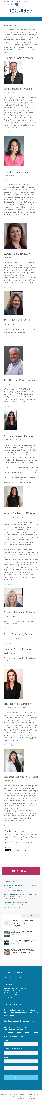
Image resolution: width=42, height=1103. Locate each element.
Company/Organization (13, 1049)
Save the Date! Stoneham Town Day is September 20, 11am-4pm (24, 941)
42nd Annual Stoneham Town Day (15, 903)
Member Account (9, 1)
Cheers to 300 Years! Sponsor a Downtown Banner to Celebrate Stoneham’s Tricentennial (23, 950)
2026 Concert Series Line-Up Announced (21, 932)
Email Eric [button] (7, 132)
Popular (30, 916)
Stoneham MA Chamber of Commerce (21, 11)
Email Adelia (8, 585)
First (5, 1064)
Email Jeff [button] (7, 407)
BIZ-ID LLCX (31, 1098)
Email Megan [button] (8, 629)
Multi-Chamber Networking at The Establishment (21, 894)
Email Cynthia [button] (8, 665)
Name (7, 1057)
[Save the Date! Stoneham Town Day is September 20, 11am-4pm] (7, 945)
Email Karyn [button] (8, 337)
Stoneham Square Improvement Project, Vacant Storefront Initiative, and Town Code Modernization (23, 922)
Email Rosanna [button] (9, 826)
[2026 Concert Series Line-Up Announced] (7, 937)
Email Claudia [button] (8, 219)
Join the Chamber (21, 871)
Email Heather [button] (9, 745)
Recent (11, 916)
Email (6, 1040)
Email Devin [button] (8, 643)
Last (5, 1071)
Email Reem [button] (8, 287)
